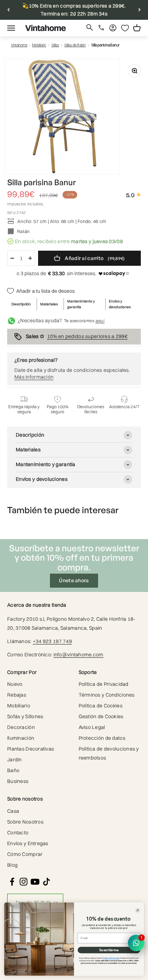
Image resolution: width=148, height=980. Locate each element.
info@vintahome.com (78, 654)
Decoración (21, 727)
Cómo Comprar (24, 854)
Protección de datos (102, 738)
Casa (13, 811)
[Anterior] (8, 10)
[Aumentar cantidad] (30, 258)
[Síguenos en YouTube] (35, 881)
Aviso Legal (92, 727)
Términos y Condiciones (107, 695)
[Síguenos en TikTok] (46, 881)
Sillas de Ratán (75, 45)
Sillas (55, 45)
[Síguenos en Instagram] (23, 881)
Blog (12, 865)
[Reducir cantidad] (12, 258)
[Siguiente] (139, 10)
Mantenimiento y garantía (81, 304)
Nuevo (14, 684)
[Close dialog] (137, 910)
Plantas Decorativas (30, 749)
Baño (13, 770)
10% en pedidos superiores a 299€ (87, 336)
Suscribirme (108, 950)
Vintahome (19, 45)
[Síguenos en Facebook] (12, 881)
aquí (100, 320)
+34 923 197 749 (52, 641)
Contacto (17, 832)
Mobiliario (39, 45)
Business (17, 781)
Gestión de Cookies (101, 716)
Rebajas (16, 695)
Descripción (21, 304)
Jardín (14, 759)
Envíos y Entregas (27, 843)
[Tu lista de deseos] (125, 28)
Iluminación (20, 738)
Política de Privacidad (104, 684)
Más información (34, 377)
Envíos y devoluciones (120, 304)
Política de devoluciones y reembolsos (109, 753)
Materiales (49, 304)
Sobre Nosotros (25, 822)
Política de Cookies (100, 705)
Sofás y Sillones (25, 716)
